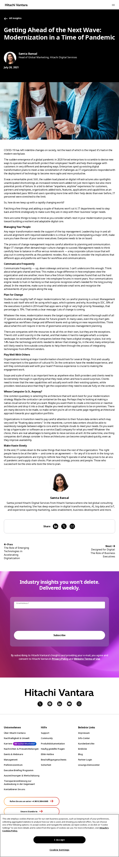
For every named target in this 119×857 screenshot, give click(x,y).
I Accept (59, 839)
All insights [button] (15, 18)
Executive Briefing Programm (18, 770)
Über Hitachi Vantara (14, 732)
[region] (59, 835)
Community (47, 738)
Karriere (8, 743)
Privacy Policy (60, 659)
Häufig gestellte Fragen (53, 748)
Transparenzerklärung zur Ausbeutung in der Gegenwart (19, 782)
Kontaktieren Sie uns (14, 789)
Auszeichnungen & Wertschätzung (21, 775)
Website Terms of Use (87, 659)
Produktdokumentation (53, 743)
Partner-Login (85, 759)
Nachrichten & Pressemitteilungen (21, 748)
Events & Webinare (13, 754)
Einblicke (82, 748)
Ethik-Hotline (47, 754)
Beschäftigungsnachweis (53, 759)
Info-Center (84, 738)
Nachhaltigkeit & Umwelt (16, 738)
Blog (80, 754)
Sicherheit (46, 764)
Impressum (84, 732)
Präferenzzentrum (13, 764)
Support (45, 732)
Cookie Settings (59, 849)
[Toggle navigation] (113, 5)
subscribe (59, 635)
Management (11, 759)
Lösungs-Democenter (89, 764)
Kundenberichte (86, 743)
